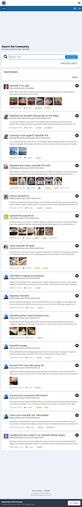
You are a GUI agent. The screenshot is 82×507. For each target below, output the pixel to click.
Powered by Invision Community (41, 495)
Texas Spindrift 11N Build (22, 245)
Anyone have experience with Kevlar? (29, 395)
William (12, 198)
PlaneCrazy (14, 248)
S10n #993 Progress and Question (27, 276)
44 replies (27, 268)
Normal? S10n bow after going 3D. (27, 365)
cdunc (12, 88)
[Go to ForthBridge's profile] (6, 166)
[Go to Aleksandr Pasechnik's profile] (6, 116)
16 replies (30, 208)
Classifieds (30, 88)
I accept (75, 503)
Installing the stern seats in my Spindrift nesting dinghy (37, 435)
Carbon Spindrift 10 (19, 196)
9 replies (28, 108)
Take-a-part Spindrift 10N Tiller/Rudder (29, 415)
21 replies (29, 127)
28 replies (32, 188)
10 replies (29, 407)
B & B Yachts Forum (44, 118)
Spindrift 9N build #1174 (21, 215)
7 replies (27, 238)
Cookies (47, 491)
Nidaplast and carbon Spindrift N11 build (30, 165)
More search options (69, 63)
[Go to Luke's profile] (6, 216)
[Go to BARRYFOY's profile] (6, 436)
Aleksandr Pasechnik (17, 118)
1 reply (29, 387)
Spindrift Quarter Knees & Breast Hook (29, 315)
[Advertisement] (27, 28)
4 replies (29, 288)
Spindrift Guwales (18, 345)
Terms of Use (29, 504)
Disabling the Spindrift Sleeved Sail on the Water (34, 115)
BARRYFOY (13, 437)
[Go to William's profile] (6, 197)
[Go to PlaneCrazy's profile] (6, 246)
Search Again (71, 57)
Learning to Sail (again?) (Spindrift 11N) (29, 135)
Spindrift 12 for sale (19, 85)
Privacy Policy (37, 491)
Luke (11, 218)
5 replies (30, 338)
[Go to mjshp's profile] (6, 277)
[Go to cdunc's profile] (6, 86)
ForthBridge (14, 168)
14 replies (28, 158)
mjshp (12, 278)
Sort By (74, 77)
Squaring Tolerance (19, 295)
